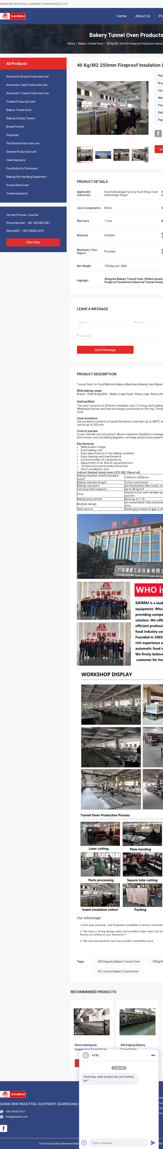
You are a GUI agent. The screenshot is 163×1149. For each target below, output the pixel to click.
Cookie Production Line (20, 101)
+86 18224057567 (38, 222)
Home (71, 43)
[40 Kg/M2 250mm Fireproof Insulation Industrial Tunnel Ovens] (112, 107)
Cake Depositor (16, 160)
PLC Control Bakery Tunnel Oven (118, 971)
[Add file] (84, 1142)
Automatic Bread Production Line (27, 76)
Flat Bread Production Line (23, 143)
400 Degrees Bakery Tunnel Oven (119, 961)
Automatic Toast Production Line (27, 93)
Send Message (105, 350)
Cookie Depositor (17, 193)
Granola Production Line (21, 151)
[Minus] (153, 1055)
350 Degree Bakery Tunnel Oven (132, 1047)
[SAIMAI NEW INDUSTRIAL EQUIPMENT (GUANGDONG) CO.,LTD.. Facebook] (158, 133)
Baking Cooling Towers (20, 118)
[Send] (153, 1142)
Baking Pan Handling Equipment (26, 176)
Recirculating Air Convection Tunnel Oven (91, 1047)
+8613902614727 (33, 230)
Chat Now (33, 242)
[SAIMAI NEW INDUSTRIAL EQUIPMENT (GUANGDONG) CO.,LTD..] (13, 15)
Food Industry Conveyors (22, 168)
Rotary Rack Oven (17, 185)
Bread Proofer (15, 126)
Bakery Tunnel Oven (90, 43)
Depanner (12, 135)
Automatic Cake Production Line (27, 84)
